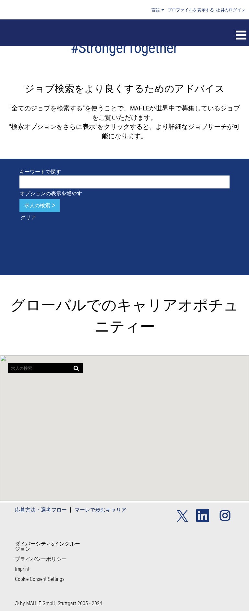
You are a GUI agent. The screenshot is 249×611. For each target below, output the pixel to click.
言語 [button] (156, 9)
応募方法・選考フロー (41, 510)
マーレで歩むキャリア (100, 510)
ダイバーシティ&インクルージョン (47, 546)
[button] (149, 35)
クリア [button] (28, 217)
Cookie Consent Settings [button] (40, 579)
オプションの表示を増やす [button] (51, 193)
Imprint (22, 569)
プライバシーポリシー (41, 559)
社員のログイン (230, 9)
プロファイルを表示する (191, 9)
